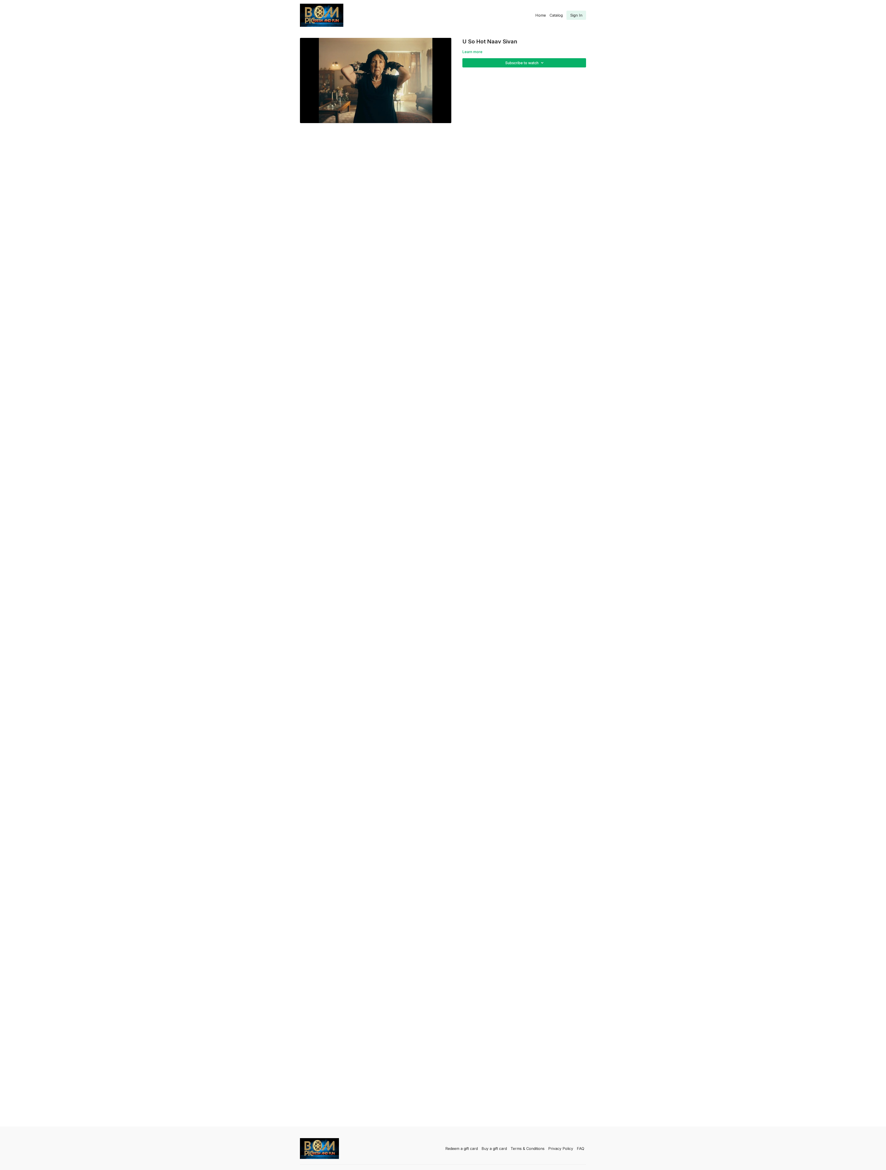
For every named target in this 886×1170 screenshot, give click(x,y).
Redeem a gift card (461, 1148)
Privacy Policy (560, 1148)
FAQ (580, 1148)
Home (540, 15)
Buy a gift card (494, 1148)
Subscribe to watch (522, 63)
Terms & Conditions (528, 1148)
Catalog (556, 15)
